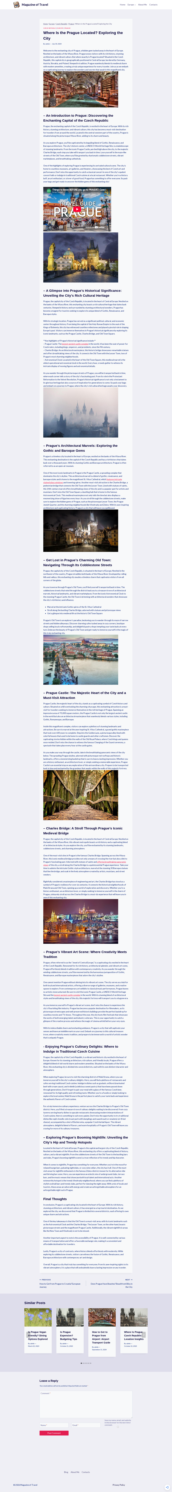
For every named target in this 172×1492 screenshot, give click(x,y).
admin (48, 44)
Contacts (153, 4)
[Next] (144, 1335)
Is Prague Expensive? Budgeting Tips (68, 1335)
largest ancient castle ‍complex (67, 995)
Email (75, 1425)
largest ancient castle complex (75, 344)
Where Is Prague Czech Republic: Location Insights (134, 1335)
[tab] (81, 1363)
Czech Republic (49, 28)
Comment (46, 1393)
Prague (67, 28)
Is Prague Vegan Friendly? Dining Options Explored (38, 1335)
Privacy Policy (119, 1485)
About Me (142, 4)
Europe (60, 28)
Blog (66, 1472)
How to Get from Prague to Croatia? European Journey (60, 1283)
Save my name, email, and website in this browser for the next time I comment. (118, 1422)
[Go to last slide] (28, 1335)
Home (122, 4)
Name (44, 1425)
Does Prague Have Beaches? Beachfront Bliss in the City (111, 1283)
